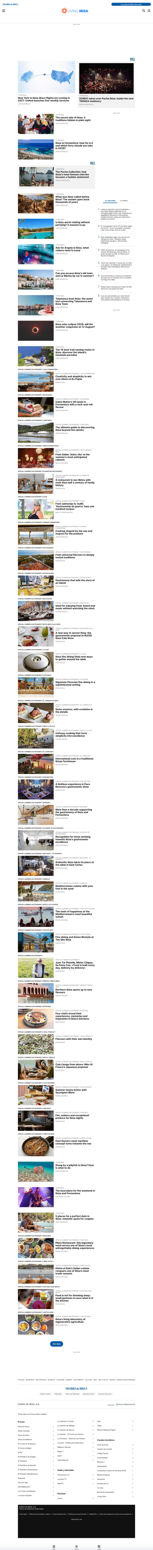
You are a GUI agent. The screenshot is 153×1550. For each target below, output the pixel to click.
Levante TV (61, 1479)
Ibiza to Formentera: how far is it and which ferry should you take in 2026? (74, 146)
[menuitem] (54, 1547)
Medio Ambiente (103, 1475)
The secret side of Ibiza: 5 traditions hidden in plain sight (73, 119)
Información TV (63, 1475)
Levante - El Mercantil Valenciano (70, 1443)
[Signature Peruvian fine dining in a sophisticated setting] (36, 687)
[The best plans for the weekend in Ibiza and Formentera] (36, 1197)
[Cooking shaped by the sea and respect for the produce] (36, 535)
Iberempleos (102, 1466)
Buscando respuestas (105, 1492)
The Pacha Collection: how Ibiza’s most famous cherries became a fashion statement (72, 174)
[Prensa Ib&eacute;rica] (125, 1404)
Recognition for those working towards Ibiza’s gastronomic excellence (72, 839)
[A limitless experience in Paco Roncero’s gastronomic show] (36, 789)
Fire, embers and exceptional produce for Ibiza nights (72, 1116)
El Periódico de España (27, 1465)
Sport (59, 1456)
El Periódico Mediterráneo (28, 1474)
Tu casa (100, 1488)
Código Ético (93, 1514)
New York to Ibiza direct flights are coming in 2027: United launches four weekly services (44, 99)
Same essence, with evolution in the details (74, 710)
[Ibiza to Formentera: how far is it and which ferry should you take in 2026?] (36, 149)
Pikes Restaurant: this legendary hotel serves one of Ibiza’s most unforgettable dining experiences (74, 1245)
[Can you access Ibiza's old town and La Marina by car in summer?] (36, 280)
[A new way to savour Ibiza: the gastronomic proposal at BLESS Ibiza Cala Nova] (36, 636)
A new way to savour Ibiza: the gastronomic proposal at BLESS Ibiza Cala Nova (73, 635)
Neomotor (101, 1479)
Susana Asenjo (61, 612)
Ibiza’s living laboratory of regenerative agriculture (70, 1320)
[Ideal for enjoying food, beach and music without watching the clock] (36, 611)
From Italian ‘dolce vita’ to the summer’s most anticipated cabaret (72, 457)
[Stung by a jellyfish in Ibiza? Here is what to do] (36, 1172)
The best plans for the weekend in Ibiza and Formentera (75, 1192)
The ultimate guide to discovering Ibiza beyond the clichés (75, 428)
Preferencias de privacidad (77, 1514)
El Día (20, 1452)
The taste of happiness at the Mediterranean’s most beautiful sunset (73, 914)
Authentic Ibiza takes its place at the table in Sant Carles (74, 863)
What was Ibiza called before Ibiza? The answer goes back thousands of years (72, 199)
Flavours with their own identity (73, 1039)
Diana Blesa (60, 382)
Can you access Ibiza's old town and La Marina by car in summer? (74, 274)
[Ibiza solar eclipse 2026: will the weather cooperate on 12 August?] (36, 331)
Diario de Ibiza (23, 1435)
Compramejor (102, 1458)
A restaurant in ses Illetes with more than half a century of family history (75, 483)
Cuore (59, 1498)
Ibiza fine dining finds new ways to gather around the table (74, 658)
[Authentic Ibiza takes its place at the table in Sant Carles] (36, 866)
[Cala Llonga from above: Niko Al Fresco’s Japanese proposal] (36, 1070)
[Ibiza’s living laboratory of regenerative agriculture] (36, 1324)
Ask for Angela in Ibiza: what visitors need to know (72, 249)
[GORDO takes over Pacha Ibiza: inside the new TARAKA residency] (106, 78)
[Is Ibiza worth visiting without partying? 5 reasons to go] (36, 229)
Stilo (99, 1421)
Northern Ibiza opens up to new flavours (73, 991)
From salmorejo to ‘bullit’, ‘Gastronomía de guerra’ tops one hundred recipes (74, 506)
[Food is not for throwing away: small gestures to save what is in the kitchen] (36, 1299)
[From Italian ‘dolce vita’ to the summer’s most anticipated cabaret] (36, 458)
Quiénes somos (45, 1394)
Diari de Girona (23, 1427)
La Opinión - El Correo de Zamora (70, 1434)
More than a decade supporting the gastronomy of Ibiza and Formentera (73, 812)
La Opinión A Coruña (65, 1421)
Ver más (56, 1344)
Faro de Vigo (23, 1482)
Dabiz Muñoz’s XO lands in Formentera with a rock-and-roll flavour (73, 404)
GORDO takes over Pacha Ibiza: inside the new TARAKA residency (106, 100)
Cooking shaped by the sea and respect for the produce (73, 532)
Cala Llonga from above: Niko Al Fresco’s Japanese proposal (74, 1065)
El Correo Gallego (24, 1448)
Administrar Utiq (76, 1519)
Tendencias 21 (102, 1483)
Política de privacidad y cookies (39, 1514)
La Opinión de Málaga (66, 1426)
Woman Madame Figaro (106, 1430)
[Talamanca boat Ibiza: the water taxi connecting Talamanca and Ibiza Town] (36, 305)
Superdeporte (62, 1460)
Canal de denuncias (105, 1394)
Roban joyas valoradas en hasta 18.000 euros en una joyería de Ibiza (116, 288)
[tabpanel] (116, 255)
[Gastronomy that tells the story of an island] (36, 585)
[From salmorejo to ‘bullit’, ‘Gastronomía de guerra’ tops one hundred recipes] (36, 509)
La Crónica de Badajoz (27, 1491)
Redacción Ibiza (61, 410)
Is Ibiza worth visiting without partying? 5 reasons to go (72, 223)
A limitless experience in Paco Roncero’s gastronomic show (72, 785)
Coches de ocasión (104, 1449)
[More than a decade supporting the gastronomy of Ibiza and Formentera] (36, 815)
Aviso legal (23, 1514)
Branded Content (88, 1394)
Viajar (99, 1426)
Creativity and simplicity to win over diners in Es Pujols (73, 377)
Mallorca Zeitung (64, 1447)
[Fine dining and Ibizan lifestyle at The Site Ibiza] (36, 942)
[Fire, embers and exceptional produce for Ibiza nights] (36, 1121)
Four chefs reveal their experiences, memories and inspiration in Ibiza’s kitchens (72, 1016)
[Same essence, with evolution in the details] (36, 713)
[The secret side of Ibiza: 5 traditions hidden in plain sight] (36, 124)
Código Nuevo (102, 1453)
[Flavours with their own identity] (36, 1044)
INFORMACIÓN (24, 1487)
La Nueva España (25, 1495)
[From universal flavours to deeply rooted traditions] (36, 560)
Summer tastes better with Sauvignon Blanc (71, 1091)
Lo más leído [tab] (110, 201)
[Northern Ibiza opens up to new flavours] (36, 993)
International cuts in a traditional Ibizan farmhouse (74, 760)
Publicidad (57, 1394)
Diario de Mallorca (25, 1439)
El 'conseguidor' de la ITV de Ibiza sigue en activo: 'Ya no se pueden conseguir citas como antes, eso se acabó (116, 228)
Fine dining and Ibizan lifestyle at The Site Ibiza (74, 938)
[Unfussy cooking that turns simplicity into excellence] (36, 738)
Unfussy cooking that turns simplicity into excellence (71, 734)
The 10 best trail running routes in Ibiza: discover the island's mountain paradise (74, 352)
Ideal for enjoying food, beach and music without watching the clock (75, 607)
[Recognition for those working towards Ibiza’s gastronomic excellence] (36, 840)
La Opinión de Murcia (65, 1430)
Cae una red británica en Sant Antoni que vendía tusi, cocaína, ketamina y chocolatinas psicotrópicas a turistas (115, 298)
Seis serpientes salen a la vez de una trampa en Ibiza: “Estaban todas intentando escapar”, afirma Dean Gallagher (115, 240)
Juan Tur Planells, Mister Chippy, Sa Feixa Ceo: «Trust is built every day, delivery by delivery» (75, 965)
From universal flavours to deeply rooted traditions (74, 556)
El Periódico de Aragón (27, 1457)
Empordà (21, 1478)
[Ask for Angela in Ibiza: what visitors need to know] (36, 254)
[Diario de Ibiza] (10, 4)
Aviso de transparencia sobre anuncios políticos (115, 1514)
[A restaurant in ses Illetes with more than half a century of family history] (36, 484)
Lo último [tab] (124, 201)
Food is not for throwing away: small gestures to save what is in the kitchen (74, 1298)
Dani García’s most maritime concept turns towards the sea (73, 1142)
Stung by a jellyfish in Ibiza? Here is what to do (74, 1166)
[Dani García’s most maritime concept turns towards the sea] (36, 1146)
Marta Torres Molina (64, 512)
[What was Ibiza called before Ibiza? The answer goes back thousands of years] (36, 203)
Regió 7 (60, 1451)
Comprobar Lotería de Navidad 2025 (111, 1471)
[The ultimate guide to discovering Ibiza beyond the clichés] (36, 433)
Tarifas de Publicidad (72, 1394)
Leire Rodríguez (24, 104)
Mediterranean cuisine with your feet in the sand (74, 887)
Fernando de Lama (62, 1197)
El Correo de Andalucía (27, 1444)
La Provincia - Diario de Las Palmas (71, 1438)
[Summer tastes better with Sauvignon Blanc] (36, 1095)
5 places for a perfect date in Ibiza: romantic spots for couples (74, 1217)
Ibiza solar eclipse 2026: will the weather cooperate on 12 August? (75, 325)
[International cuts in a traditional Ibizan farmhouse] (36, 764)
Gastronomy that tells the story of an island (75, 581)
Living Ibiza (22, 95)
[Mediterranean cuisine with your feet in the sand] (36, 891)
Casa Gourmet (102, 1445)
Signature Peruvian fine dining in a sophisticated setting (75, 683)
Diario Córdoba (24, 1431)
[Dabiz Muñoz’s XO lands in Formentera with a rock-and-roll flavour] (36, 407)
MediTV (60, 1483)
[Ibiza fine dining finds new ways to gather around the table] (36, 662)
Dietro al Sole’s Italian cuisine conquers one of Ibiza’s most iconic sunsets (72, 1271)
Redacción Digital (86, 104)
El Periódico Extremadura (28, 1470)
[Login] (149, 10)
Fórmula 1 (101, 1462)
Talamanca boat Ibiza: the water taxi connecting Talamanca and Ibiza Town (74, 301)
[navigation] (76, 1547)
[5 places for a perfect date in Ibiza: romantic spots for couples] (36, 1223)
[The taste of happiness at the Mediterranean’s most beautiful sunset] (36, 917)
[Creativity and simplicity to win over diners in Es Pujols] (36, 382)
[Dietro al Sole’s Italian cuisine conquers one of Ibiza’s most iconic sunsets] (36, 1274)
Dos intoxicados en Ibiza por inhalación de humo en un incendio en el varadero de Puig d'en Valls (116, 278)
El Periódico (22, 1461)
